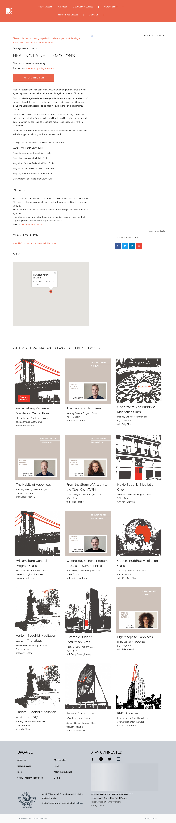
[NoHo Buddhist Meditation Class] (139, 470)
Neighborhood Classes (67, 15)
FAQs (56, 766)
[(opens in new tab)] (27, 799)
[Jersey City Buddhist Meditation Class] (88, 699)
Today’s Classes (44, 7)
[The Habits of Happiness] (88, 394)
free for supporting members (40, 68)
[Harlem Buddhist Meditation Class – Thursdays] (37, 623)
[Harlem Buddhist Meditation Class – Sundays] (37, 699)
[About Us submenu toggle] (103, 15)
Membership (60, 760)
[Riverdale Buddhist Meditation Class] (88, 623)
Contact (154, 819)
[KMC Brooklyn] (139, 699)
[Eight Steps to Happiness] (139, 623)
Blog (19, 772)
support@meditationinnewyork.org (106, 802)
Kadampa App (24, 766)
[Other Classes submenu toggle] (123, 7)
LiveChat (68, 803)
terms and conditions (32, 224)
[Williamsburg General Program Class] (37, 546)
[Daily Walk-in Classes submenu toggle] (98, 7)
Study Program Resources (30, 778)
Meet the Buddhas (63, 772)
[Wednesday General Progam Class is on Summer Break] (88, 546)
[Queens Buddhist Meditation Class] (139, 546)
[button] (51, 291)
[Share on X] (125, 246)
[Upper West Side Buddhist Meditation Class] (139, 394)
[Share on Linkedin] (132, 246)
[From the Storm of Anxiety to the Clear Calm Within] (88, 470)
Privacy (147, 819)
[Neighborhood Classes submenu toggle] (83, 15)
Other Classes (111, 7)
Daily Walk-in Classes (83, 7)
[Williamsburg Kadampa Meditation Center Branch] (37, 394)
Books (57, 778)
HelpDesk (78, 803)
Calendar (62, 7)
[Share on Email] (139, 246)
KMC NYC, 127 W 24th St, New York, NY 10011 (34, 243)
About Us (93, 15)
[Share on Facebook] (118, 246)
